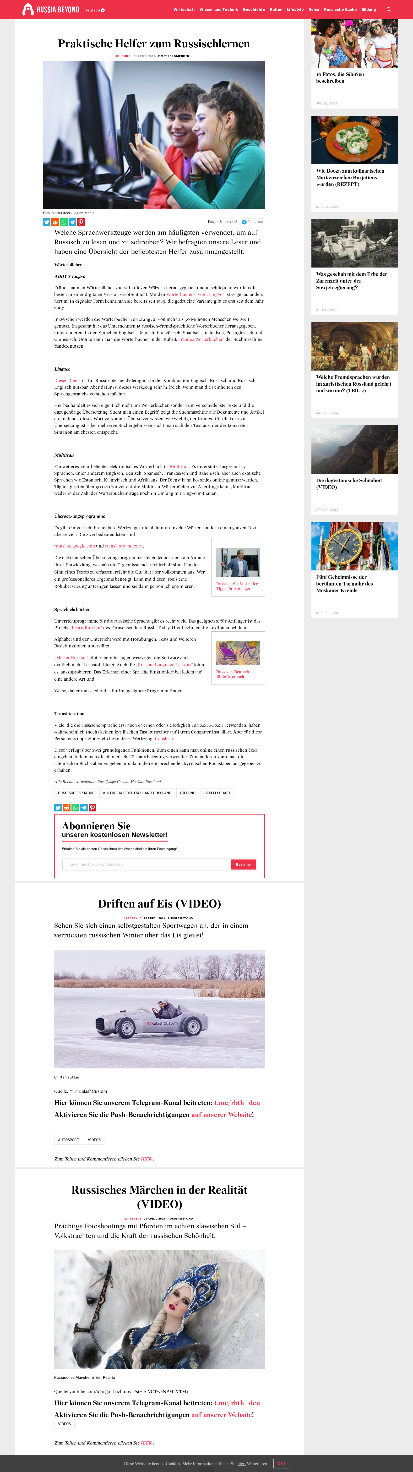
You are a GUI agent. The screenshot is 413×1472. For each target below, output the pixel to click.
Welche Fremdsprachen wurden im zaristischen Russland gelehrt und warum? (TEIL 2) (353, 384)
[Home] (28, 9)
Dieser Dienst (68, 380)
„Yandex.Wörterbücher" (201, 339)
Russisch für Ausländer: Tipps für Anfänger (237, 586)
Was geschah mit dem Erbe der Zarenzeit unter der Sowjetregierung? (351, 281)
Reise (314, 9)
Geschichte (254, 9)
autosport (68, 1140)
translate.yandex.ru (124, 546)
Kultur (276, 9)
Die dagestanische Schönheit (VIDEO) (349, 484)
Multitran (179, 467)
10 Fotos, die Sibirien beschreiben (340, 78)
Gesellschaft (217, 793)
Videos (94, 1140)
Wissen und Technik (219, 9)
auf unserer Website (221, 1115)
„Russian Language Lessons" (165, 665)
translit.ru (165, 739)
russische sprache (76, 793)
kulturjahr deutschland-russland (137, 793)
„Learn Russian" (86, 628)
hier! (242, 1463)
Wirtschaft (184, 9)
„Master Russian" (71, 658)
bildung (188, 793)
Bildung (369, 9)
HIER (147, 1159)
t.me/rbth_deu (237, 1103)
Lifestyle (295, 9)
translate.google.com (74, 546)
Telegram (255, 222)
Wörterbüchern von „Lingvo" (195, 294)
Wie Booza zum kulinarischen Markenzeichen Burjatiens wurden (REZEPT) (350, 178)
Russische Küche (340, 9)
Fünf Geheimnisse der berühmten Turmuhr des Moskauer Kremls (344, 584)
